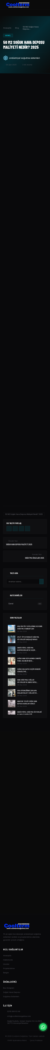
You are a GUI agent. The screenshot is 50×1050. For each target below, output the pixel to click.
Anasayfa (7, 28)
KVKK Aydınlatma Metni (17, 1040)
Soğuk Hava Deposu (11, 992)
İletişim (6, 973)
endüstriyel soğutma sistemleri (24, 58)
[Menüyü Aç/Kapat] (43, 4)
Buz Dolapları (8, 988)
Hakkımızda (8, 960)
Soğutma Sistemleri (11, 996)
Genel (8, 35)
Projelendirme (9, 968)
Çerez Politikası (36, 1040)
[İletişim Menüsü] (43, 1027)
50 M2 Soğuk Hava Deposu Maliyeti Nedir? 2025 (24, 514)
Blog (17, 28)
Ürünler (6, 964)
